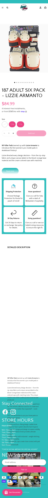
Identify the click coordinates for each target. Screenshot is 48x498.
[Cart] (45, 7)
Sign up (24, 469)
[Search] (7, 7)
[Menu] (2, 7)
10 (33, 83)
